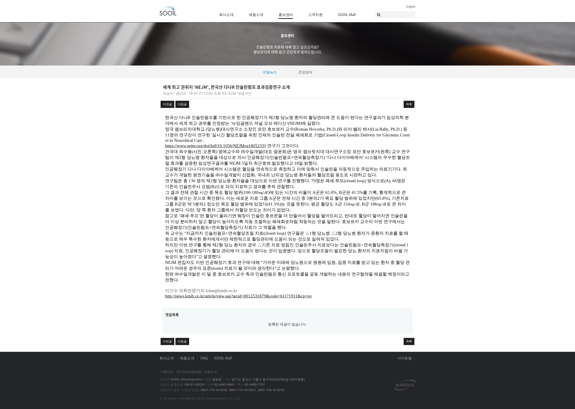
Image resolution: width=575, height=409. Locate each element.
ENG (204, 358)
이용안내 (210, 372)
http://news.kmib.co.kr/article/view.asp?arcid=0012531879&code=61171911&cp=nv (238, 296)
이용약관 (166, 372)
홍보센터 (286, 14)
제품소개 (256, 14)
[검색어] (395, 14)
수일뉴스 (270, 72)
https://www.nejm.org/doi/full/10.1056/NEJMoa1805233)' (215, 145)
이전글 (167, 104)
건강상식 (305, 72)
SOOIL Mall (347, 14)
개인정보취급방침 (188, 372)
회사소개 (226, 14)
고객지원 (315, 14)
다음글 (182, 104)
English (411, 6)
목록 (409, 104)
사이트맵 (405, 358)
